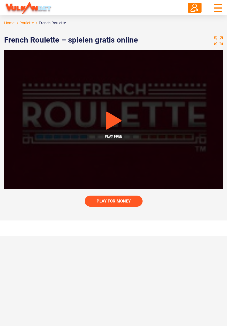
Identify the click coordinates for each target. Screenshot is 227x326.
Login (195, 8)
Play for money (114, 201)
